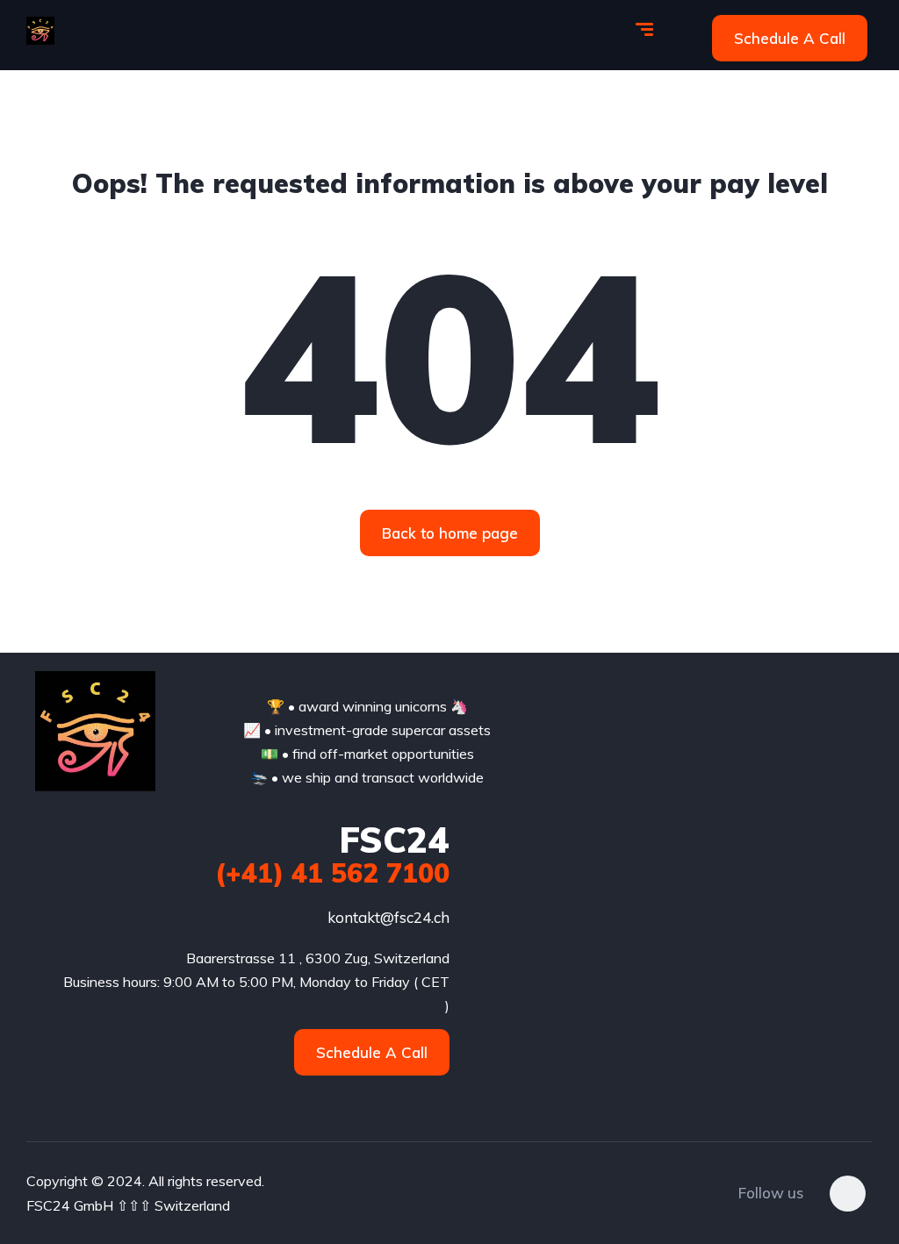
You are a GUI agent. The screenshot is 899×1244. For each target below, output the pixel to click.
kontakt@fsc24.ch (388, 917)
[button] (789, 38)
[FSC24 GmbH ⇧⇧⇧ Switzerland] (40, 31)
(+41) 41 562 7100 (332, 873)
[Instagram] (848, 1194)
